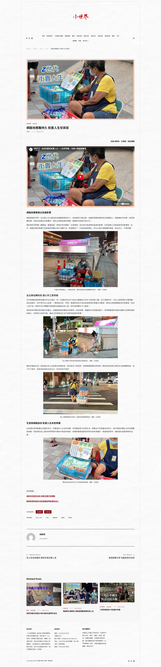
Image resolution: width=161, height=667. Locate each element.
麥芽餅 (70, 517)
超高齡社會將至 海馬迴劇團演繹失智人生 (78, 611)
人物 (117, 36)
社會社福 (79, 36)
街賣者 (62, 517)
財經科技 (100, 36)
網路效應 (55, 517)
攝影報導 (67, 36)
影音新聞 (49, 36)
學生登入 (50, 661)
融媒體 (75, 41)
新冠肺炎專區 (59, 36)
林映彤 (28, 131)
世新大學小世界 (42, 661)
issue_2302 (39, 517)
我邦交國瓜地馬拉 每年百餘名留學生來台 (41, 613)
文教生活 (93, 36)
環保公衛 (86, 36)
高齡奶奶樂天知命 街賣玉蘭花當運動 (40, 496)
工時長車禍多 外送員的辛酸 (110, 609)
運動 (113, 36)
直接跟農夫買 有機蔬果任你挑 (122, 556)
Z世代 (47, 517)
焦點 (43, 36)
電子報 (85, 41)
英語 (79, 41)
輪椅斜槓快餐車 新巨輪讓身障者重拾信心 (42, 501)
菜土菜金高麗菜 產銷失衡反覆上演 (41, 556)
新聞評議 (107, 36)
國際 (73, 36)
